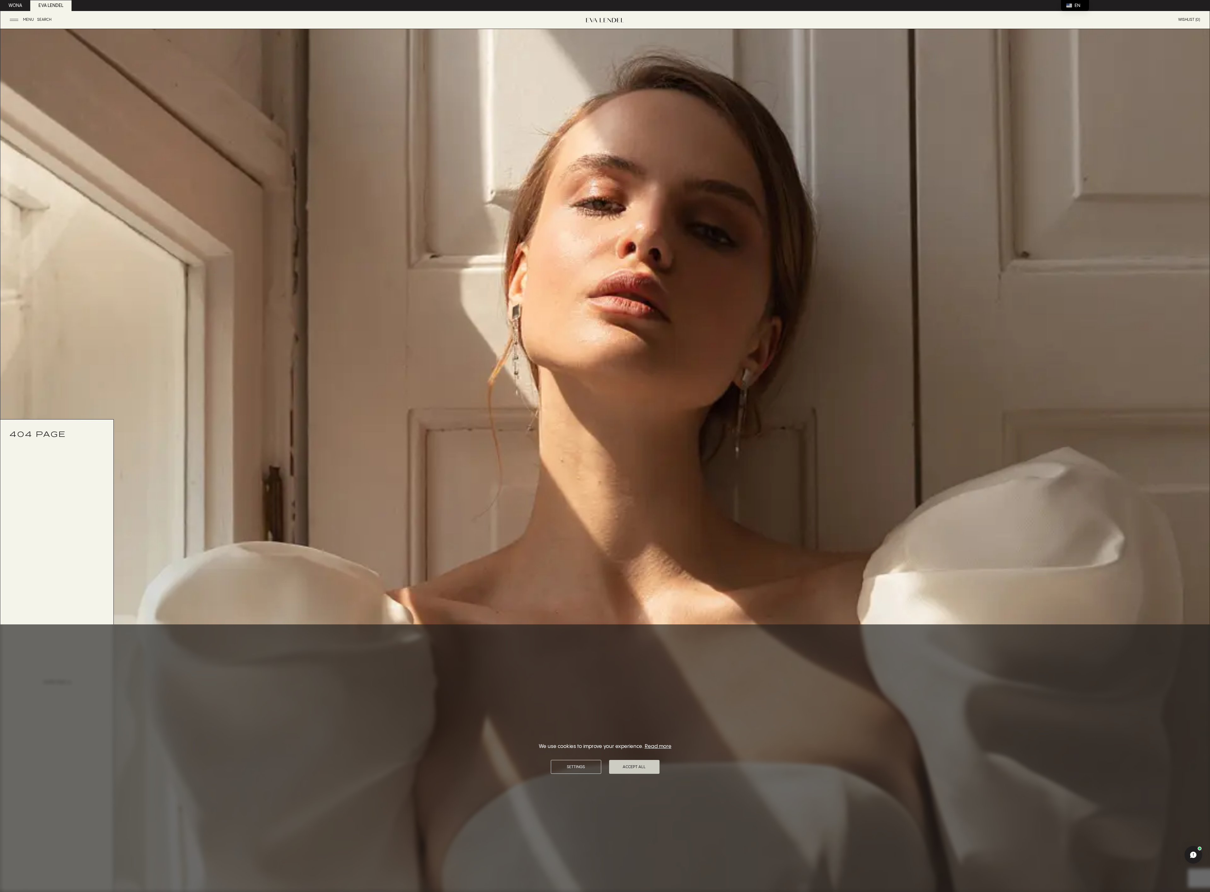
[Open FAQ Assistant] (1193, 855)
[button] (22, 20)
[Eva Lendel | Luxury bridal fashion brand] (605, 20)
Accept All (634, 767)
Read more (658, 746)
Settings (576, 767)
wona (15, 5)
